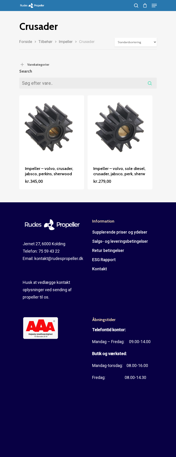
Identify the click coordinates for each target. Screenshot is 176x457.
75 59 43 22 (49, 251)
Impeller (66, 41)
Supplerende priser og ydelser (119, 232)
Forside (25, 41)
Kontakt (99, 268)
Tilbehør (45, 41)
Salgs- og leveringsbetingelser (120, 241)
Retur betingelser (108, 250)
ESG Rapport (104, 259)
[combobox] (88, 83)
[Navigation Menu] (154, 5)
